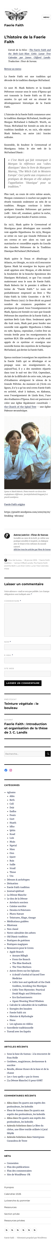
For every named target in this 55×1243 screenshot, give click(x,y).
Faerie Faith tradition (18, 887)
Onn (12, 853)
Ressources (10, 1207)
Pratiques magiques (17, 944)
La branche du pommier (17, 1200)
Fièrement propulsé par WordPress (32, 1238)
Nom (7, 642)
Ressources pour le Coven (20, 948)
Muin (12, 841)
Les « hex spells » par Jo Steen (23, 1076)
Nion (12, 849)
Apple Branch (17, 951)
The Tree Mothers (21, 967)
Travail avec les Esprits (19, 1031)
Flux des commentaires (19, 1170)
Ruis (12, 860)
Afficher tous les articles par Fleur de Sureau (32, 549)
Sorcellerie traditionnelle (20, 1027)
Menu (46, 17)
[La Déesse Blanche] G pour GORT (25, 1080)
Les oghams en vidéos (21, 1024)
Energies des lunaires (21, 1008)
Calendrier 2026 (12, 1194)
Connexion (13, 1163)
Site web (9, 668)
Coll (12, 803)
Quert (13, 857)
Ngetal (13, 845)
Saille (12, 864)
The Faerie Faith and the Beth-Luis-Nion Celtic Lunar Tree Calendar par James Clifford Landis (29, 54)
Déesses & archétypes (18, 879)
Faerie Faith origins (14, 504)
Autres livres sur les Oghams (25, 970)
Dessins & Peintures (20, 910)
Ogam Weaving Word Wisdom (28, 1001)
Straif (12, 868)
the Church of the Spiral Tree (20, 406)
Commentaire (12, 601)
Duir (12, 807)
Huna (12, 1020)
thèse (6, 569)
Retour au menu (12, 69)
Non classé (12, 929)
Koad (12, 834)
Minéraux (12, 925)
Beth (12, 800)
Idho (12, 826)
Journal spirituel (15, 891)
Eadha (13, 811)
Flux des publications (18, 1167)
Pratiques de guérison (18, 940)
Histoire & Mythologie (21, 1016)
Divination (12, 883)
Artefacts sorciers (19, 902)
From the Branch (21, 959)
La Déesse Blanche (16, 894)
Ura (11, 875)
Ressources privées (14, 1220)
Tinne (13, 872)
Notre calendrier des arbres (21, 932)
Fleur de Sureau (15, 560)
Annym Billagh (20, 955)
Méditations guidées (18, 921)
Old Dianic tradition (17, 936)
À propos (9, 1187)
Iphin (12, 830)
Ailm (12, 796)
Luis (12, 838)
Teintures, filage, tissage (23, 917)
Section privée (12, 1214)
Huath (13, 822)
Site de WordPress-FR (18, 1174)
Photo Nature (17, 913)
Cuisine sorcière (18, 906)
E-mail (8, 655)
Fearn (13, 815)
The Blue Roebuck (21, 963)
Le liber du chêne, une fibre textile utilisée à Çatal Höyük (27, 1129)
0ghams (11, 792)
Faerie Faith (14, 25)
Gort (12, 819)
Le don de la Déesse (17, 898)
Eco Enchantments (22, 997)
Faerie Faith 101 (18, 1012)
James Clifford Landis (23, 563)
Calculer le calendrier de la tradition (28, 1005)
